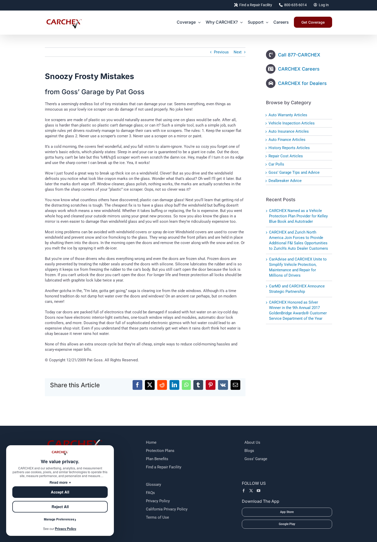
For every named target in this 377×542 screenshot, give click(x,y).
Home (151, 442)
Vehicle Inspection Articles (292, 123)
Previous (221, 52)
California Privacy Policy (166, 509)
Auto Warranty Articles (288, 115)
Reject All (60, 506)
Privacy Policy (158, 501)
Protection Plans (160, 450)
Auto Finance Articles (287, 139)
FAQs (150, 492)
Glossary (153, 484)
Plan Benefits (157, 459)
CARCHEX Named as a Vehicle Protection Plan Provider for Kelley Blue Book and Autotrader (298, 216)
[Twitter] (251, 490)
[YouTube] (258, 490)
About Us (252, 442)
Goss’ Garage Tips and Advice (294, 172)
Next (238, 52)
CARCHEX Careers (299, 69)
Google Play (287, 524)
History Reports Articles (289, 148)
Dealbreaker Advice (285, 180)
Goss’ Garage (255, 459)
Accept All (60, 492)
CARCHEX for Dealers (302, 83)
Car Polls (276, 164)
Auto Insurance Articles (289, 131)
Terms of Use (157, 517)
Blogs (249, 450)
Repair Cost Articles (286, 156)
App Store (287, 512)
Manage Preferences (59, 519)
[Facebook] (243, 490)
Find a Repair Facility (163, 467)
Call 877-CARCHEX (299, 54)
